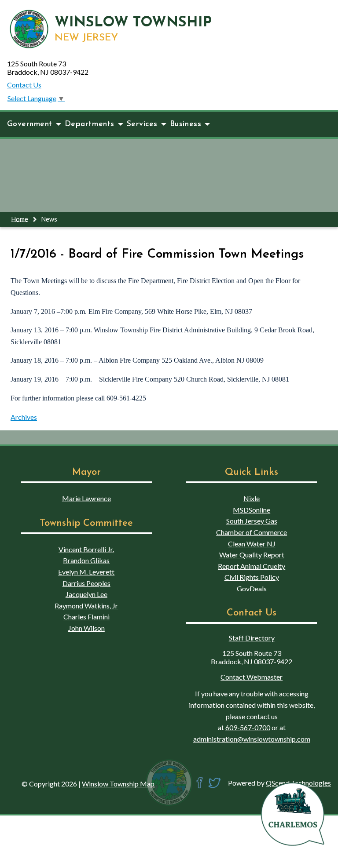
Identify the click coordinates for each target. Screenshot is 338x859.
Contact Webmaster (251, 677)
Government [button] (29, 124)
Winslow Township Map (118, 783)
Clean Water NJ (252, 543)
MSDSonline (251, 510)
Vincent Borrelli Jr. (86, 549)
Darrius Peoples (86, 583)
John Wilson (86, 628)
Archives (24, 417)
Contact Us (24, 84)
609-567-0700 (247, 727)
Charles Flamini (86, 616)
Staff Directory (252, 637)
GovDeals (252, 588)
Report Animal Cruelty (251, 566)
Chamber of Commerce (251, 532)
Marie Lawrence (86, 498)
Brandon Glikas (86, 560)
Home (19, 218)
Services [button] (142, 124)
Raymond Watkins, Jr (86, 605)
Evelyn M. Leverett (86, 572)
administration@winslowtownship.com (251, 739)
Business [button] (185, 124)
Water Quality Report (251, 554)
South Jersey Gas (251, 521)
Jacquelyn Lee (86, 594)
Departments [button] (89, 124)
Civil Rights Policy (251, 577)
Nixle (251, 498)
